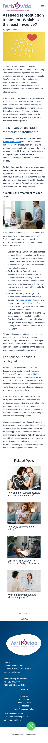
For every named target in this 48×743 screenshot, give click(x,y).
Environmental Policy (13, 720)
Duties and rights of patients (16, 717)
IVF (24, 265)
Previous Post (24, 614)
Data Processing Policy (24, 709)
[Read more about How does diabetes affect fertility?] (23, 512)
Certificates (24, 706)
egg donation (26, 300)
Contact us (24, 699)
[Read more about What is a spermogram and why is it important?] (23, 581)
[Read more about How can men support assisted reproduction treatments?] (23, 478)
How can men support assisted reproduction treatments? (23, 493)
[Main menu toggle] (42, 6)
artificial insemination (12, 142)
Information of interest (13, 713)
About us (24, 696)
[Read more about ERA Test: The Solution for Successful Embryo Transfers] (23, 546)
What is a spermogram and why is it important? (21, 596)
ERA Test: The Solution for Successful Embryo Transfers (23, 561)
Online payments (24, 703)
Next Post (24, 619)
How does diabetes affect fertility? (20, 527)
